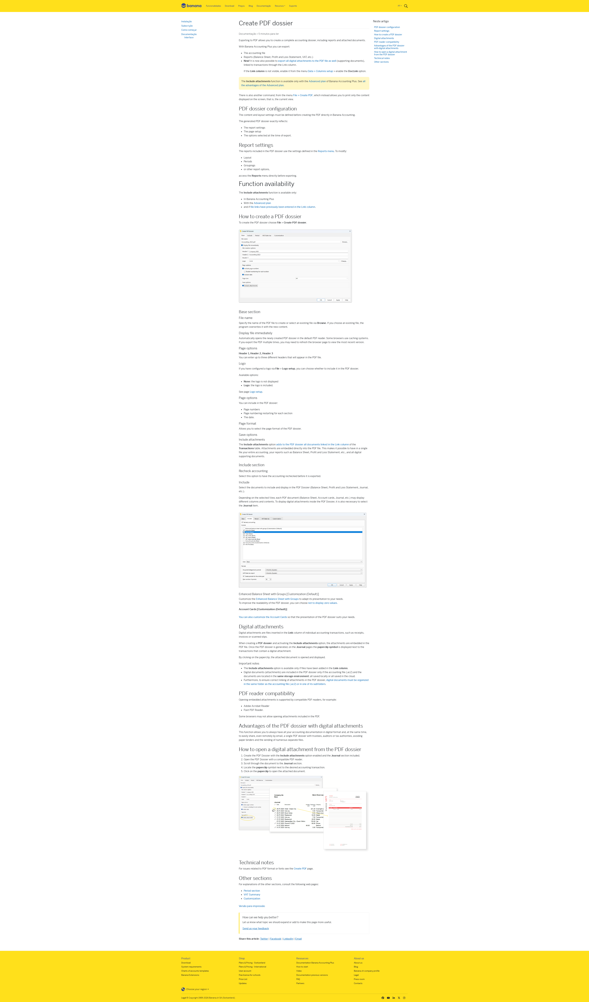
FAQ (298, 979)
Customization (252, 898)
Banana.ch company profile (366, 971)
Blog (251, 6)
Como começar (189, 30)
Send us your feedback (256, 928)
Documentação (264, 6)
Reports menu (326, 151)
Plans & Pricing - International (252, 966)
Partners (300, 983)
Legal (356, 975)
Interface (189, 37)
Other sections (381, 62)
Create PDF (300, 868)
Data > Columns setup (320, 71)
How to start (302, 966)
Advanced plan (317, 81)
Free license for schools (249, 975)
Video (299, 971)
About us (358, 962)
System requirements (191, 966)
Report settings (381, 31)
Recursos (279, 6)
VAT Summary (252, 894)
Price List (243, 979)
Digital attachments (384, 38)
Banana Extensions (190, 975)
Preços (241, 6)
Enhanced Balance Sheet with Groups (277, 599)
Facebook (275, 938)
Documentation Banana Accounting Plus (315, 962)
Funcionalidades (213, 6)
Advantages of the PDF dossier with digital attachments (389, 47)
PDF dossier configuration (387, 27)
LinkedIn (288, 938)
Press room (359, 979)
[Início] (191, 6)
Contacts (358, 983)
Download (229, 6)
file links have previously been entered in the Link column (282, 207)
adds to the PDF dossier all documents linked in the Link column (312, 444)
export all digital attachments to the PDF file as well (307, 61)
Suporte (293, 6)
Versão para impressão (252, 906)
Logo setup (256, 391)
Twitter (264, 938)
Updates (243, 983)
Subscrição (187, 25)
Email (298, 938)
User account (245, 971)
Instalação (186, 21)
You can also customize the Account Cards (263, 617)
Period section (252, 890)
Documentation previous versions (312, 975)
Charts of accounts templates (195, 971)
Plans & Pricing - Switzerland (252, 962)
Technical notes (382, 58)
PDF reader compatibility (386, 42)
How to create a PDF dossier (388, 34)
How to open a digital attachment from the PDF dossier (390, 53)
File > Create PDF (303, 95)
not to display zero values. (323, 603)
